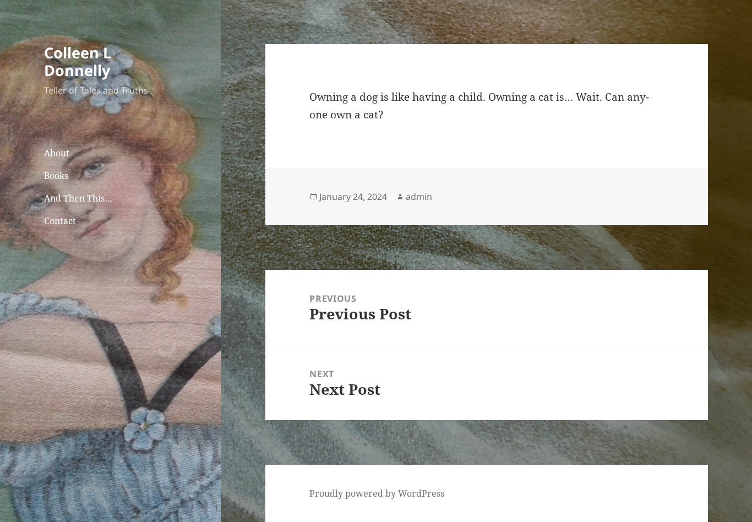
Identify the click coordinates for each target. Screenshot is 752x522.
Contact (60, 221)
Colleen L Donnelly (77, 61)
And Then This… (78, 198)
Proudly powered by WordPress (376, 493)
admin (419, 197)
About (56, 153)
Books (56, 176)
